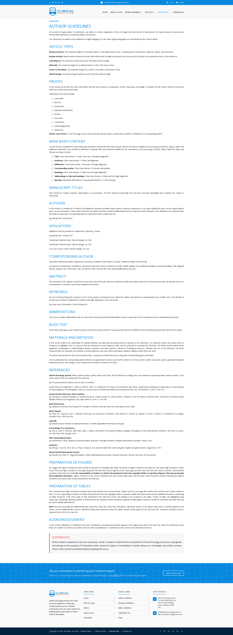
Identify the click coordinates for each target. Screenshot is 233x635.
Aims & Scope (116, 12)
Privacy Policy (85, 631)
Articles (149, 12)
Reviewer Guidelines (126, 603)
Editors (86, 608)
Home (105, 12)
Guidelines (163, 12)
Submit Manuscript (173, 573)
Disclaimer (88, 618)
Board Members (132, 12)
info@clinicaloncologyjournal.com (169, 612)
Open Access (89, 613)
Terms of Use (100, 631)
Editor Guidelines (124, 608)
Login (181, 2)
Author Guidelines (125, 598)
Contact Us (127, 631)
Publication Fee (124, 613)
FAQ (171, 2)
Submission (178, 12)
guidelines (115, 575)
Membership (114, 631)
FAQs (120, 618)
